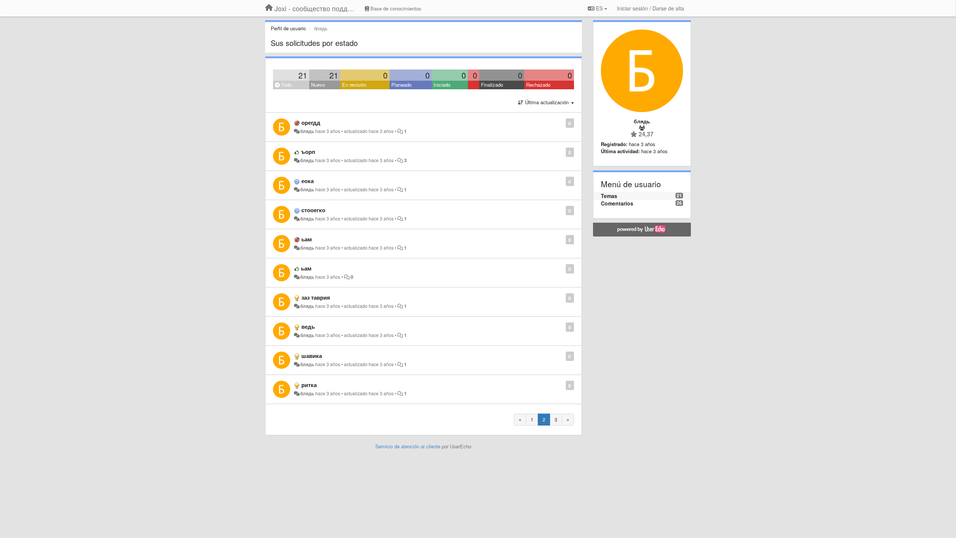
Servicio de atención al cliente (408, 446)
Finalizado (492, 84)
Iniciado (442, 84)
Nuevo (318, 84)
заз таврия (315, 297)
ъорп (308, 152)
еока (307, 181)
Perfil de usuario (288, 28)
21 (302, 75)
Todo (286, 84)
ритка (309, 385)
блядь (307, 131)
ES (599, 8)
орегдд (310, 122)
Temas (609, 196)
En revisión (354, 84)
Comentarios (617, 203)
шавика (311, 356)
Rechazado (538, 84)
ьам (306, 239)
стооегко (313, 210)
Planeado (401, 84)
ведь (308, 326)
